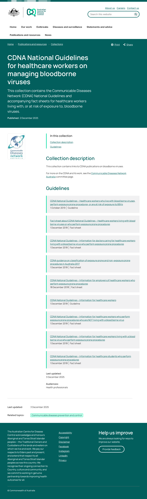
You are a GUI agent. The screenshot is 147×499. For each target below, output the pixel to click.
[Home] (27, 12)
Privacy (62, 460)
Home (13, 26)
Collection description (61, 142)
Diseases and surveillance (67, 26)
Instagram (64, 451)
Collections (57, 44)
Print (117, 44)
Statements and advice (99, 26)
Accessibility (65, 432)
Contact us (133, 8)
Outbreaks (42, 26)
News (48, 35)
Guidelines (55, 146)
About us (110, 8)
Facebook (64, 446)
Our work (26, 26)
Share (129, 44)
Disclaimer (64, 441)
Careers (121, 8)
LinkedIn (63, 455)
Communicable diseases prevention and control (57, 415)
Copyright (64, 437)
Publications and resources (25, 35)
